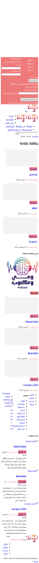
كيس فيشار (27, 129)
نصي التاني (9, 123)
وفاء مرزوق (33, 247)
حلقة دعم (10, 119)
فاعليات (29, 63)
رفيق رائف (33, 213)
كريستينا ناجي (33, 358)
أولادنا (29, 126)
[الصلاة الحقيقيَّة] (21, 312)
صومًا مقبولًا (33, 353)
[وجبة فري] (21, 165)
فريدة (11, 116)
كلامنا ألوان (10, 126)
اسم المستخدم (16, 71)
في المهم (21, 126)
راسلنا (30, 69)
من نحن (29, 66)
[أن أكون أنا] (20, 233)
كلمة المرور (34, 77)
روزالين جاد (34, 390)
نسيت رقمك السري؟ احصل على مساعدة (24, 83)
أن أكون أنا (33, 242)
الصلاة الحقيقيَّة (32, 321)
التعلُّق (34, 208)
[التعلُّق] (20, 199)
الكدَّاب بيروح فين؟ (30, 385)
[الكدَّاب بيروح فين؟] (21, 376)
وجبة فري (33, 174)
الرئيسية (35, 136)
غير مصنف (33, 236)
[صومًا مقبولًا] (21, 344)
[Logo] (32, 121)
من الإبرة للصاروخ (14, 129)
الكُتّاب (29, 60)
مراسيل (22, 422)
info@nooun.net (16, 539)
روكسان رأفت (32, 179)
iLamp (36, 561)
